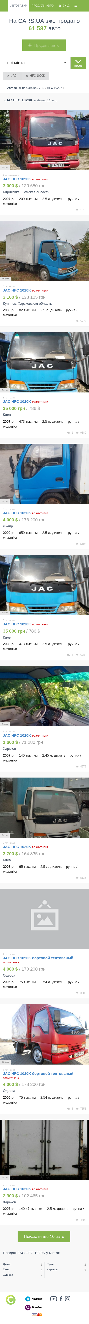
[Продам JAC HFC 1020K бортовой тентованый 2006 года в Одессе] (44, 919)
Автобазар (18, 5)
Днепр (7, 1264)
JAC (13, 75)
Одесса (8, 1274)
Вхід (66, 5)
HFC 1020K (37, 75)
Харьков (52, 1269)
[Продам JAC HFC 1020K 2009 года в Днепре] (44, 474)
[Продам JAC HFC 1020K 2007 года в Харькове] (44, 696)
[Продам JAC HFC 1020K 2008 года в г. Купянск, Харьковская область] (44, 251)
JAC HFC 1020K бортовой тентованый (38, 958)
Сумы (50, 1264)
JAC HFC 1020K (17, 179)
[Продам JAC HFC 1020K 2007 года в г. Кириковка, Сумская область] (44, 140)
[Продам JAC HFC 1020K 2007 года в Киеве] (44, 362)
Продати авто (42, 5)
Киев (6, 1269)
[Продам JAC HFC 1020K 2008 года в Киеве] (44, 585)
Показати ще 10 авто (44, 1237)
